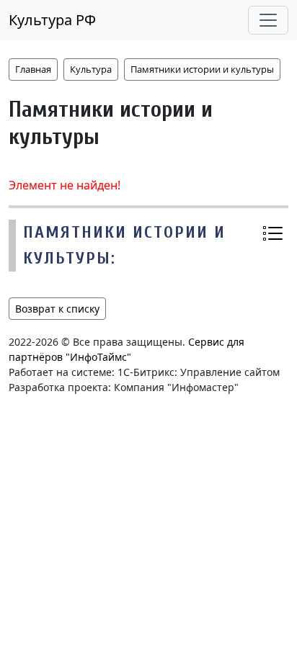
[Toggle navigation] (268, 20)
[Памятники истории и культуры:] (272, 233)
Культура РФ (52, 20)
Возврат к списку (57, 308)
